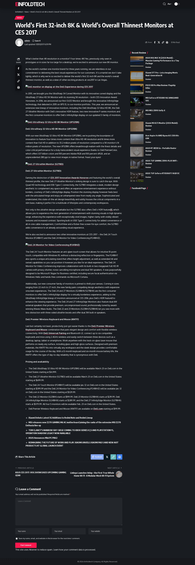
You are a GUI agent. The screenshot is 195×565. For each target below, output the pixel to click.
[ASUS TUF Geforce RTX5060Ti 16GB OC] (137, 177)
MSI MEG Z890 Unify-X (155, 110)
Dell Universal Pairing (55, 333)
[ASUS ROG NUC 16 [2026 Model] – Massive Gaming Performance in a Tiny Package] (137, 61)
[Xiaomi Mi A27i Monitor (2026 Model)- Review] (137, 127)
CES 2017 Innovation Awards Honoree (69, 177)
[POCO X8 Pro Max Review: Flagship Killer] (137, 89)
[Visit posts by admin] (19, 42)
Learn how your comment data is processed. (74, 549)
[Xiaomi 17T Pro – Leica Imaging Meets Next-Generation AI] (137, 76)
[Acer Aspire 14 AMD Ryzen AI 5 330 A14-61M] (137, 139)
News (19, 18)
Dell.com (98, 408)
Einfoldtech (29, 4)
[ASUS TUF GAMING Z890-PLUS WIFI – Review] (137, 164)
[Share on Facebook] (155, 42)
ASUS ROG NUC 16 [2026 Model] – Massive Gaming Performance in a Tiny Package (162, 60)
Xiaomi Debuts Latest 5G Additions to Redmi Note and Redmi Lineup (61, 417)
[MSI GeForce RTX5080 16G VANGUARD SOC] (137, 101)
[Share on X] (159, 42)
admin (27, 40)
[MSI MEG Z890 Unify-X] (137, 114)
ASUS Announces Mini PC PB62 (43, 438)
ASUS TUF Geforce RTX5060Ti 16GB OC (162, 173)
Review (148, 67)
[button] (164, 4)
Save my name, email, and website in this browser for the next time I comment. (49, 538)
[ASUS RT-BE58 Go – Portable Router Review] (137, 152)
